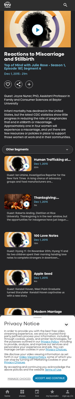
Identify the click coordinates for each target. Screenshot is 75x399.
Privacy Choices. (56, 349)
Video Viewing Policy (32, 357)
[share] (18, 84)
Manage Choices (19, 379)
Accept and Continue (50, 378)
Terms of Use (53, 369)
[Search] (65, 5)
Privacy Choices (14, 362)
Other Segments (17, 149)
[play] (37, 30)
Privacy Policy (50, 341)
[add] (29, 84)
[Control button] (66, 325)
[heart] (8, 84)
